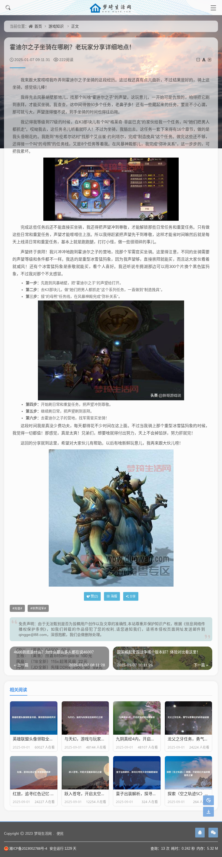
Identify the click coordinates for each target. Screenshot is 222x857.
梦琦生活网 (43, 833)
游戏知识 (56, 26)
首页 (38, 26)
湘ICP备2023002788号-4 (28, 848)
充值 (17, 608)
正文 (75, 26)
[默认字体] (204, 59)
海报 (114, 596)
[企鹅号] (200, 832)
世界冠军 (38, 608)
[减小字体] (198, 59)
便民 (60, 833)
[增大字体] (210, 59)
